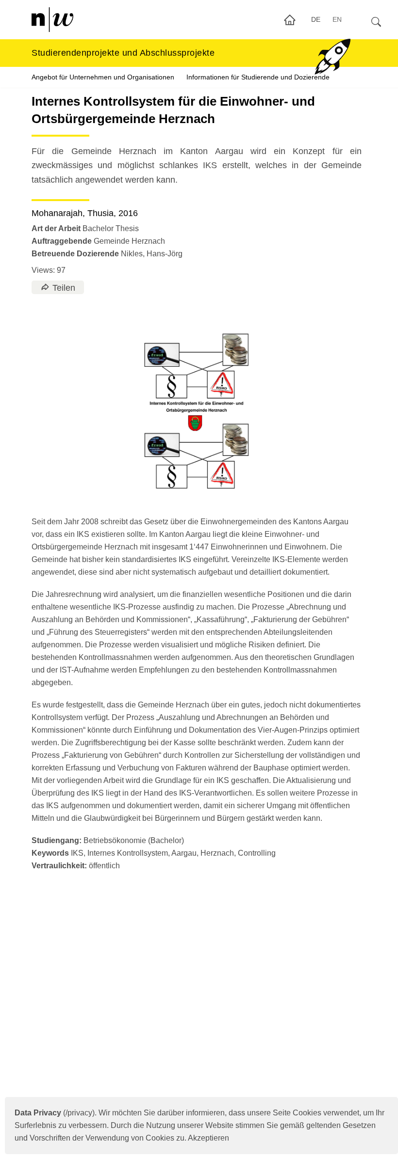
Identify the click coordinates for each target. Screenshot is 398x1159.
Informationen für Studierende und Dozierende (258, 77)
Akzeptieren (208, 1138)
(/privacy (53, 1113)
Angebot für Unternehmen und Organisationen (103, 77)
